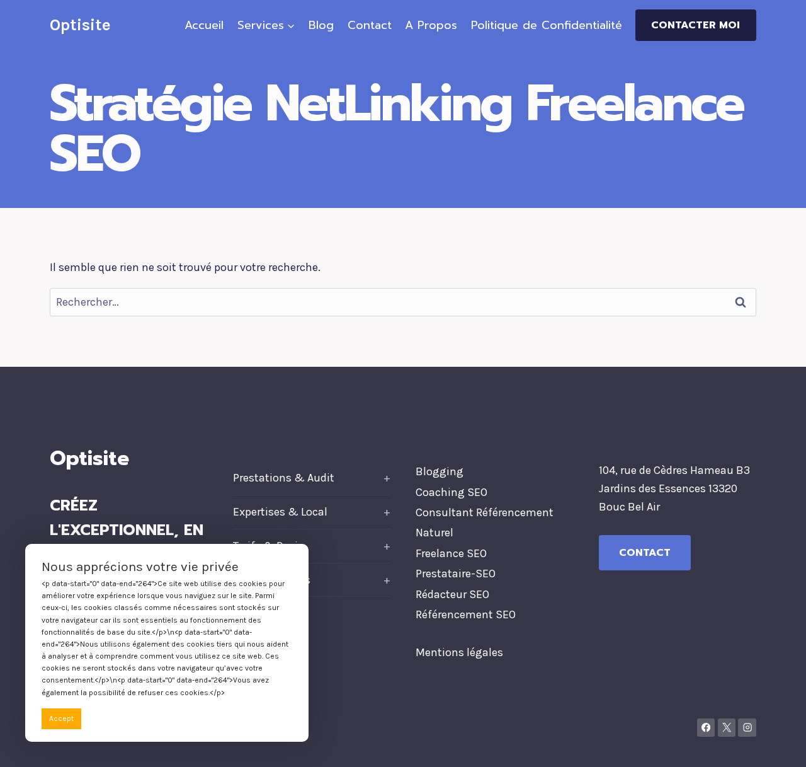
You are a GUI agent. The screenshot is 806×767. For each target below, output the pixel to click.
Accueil (204, 25)
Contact (370, 25)
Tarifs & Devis (268, 546)
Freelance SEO (451, 553)
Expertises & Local (280, 512)
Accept (61, 718)
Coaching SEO (451, 492)
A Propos (431, 25)
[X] (727, 727)
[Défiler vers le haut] (777, 744)
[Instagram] (747, 727)
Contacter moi (695, 25)
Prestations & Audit (283, 478)
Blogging (439, 471)
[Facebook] (706, 727)
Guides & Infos (271, 580)
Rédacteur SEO (452, 594)
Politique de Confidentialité (546, 25)
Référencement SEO (466, 614)
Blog (321, 25)
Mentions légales (459, 652)
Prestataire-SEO (456, 573)
